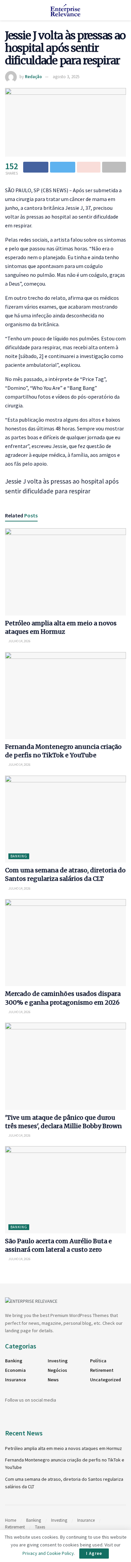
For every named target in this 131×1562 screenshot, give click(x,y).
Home (10, 1520)
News (53, 1380)
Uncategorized (105, 1380)
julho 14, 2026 (19, 641)
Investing (58, 1361)
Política (98, 1361)
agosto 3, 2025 (66, 77)
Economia (15, 1370)
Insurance (15, 1380)
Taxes (40, 1527)
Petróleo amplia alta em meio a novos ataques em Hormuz (63, 1448)
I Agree (94, 1553)
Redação (33, 77)
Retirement (102, 1370)
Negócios (57, 1370)
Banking (18, 856)
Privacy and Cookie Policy (48, 1553)
